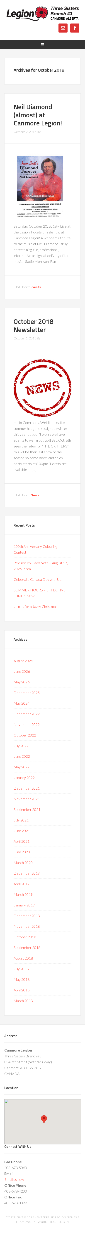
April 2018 (21, 990)
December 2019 (27, 873)
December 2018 (27, 915)
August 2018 (23, 958)
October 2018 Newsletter (33, 325)
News (35, 495)
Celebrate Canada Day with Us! (38, 579)
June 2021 (22, 830)
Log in (63, 1222)
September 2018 (27, 947)
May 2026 (21, 682)
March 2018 (23, 1000)
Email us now (14, 1179)
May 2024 (21, 703)
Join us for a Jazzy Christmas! (36, 606)
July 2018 (21, 969)
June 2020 (22, 852)
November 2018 (27, 926)
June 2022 (22, 756)
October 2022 (25, 735)
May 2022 (21, 767)
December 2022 (27, 714)
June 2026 (22, 671)
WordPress (47, 1222)
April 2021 (21, 841)
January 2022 (24, 777)
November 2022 (27, 724)
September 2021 (27, 809)
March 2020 (23, 862)
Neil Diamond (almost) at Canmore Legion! (38, 114)
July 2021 (21, 820)
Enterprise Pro (48, 1217)
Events (36, 287)
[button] (44, 1119)
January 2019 (24, 905)
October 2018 (25, 937)
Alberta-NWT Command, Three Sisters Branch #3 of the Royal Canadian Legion (42, 14)
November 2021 (27, 799)
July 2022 (21, 746)
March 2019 (23, 894)
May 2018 (21, 979)
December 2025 (27, 692)
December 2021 (27, 788)
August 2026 (23, 661)
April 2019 (21, 884)
